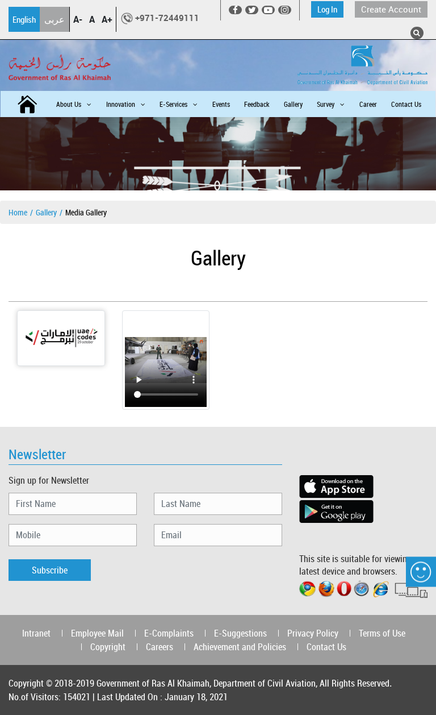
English (24, 19)
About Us (68, 104)
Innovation (120, 104)
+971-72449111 (167, 17)
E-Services (173, 104)
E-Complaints (169, 633)
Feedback (256, 104)
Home (18, 212)
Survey (325, 104)
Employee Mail (97, 633)
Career (368, 104)
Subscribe (50, 570)
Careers (159, 646)
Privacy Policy (312, 633)
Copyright (107, 646)
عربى (54, 19)
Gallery (293, 104)
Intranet (36, 633)
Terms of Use (382, 633)
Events (221, 104)
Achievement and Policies (240, 646)
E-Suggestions (240, 633)
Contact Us (406, 104)
